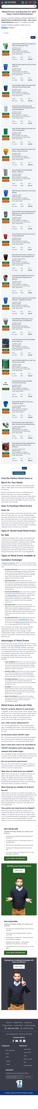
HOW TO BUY (19, 966)
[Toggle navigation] (2, 2)
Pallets (8, 1061)
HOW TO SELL (19, 870)
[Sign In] (26, 2)
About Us (9, 1022)
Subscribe (28, 1077)
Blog (25, 1055)
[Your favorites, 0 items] (29, 2)
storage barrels (19, 645)
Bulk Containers (10, 1050)
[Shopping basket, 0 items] (34, 2)
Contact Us (28, 1022)
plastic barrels (12, 595)
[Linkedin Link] (21, 1041)
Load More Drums (19, 473)
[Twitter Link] (24, 1041)
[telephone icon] (23, 2)
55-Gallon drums (24, 619)
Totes (7, 1053)
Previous (27, 37)
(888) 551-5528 (13, 1028)
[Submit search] (35, 6)
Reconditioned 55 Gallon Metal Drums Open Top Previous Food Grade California (23, 445)
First (22, 37)
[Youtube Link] (16, 1041)
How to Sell (27, 1052)
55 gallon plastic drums (22, 622)
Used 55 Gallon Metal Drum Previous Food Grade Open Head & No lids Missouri (23, 277)
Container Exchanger (8, 563)
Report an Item (28, 1059)
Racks (8, 1064)
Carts (7, 1057)
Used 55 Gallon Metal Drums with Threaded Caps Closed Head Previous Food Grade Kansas (23, 107)
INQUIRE (6, 51)
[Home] (10, 2)
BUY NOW (5, 54)
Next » (33, 37)
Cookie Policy (18, 1025)
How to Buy (27, 1049)
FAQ (25, 1062)
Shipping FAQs (28, 1065)
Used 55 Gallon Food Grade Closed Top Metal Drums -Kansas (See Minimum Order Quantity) (24, 213)
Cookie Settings (30, 1025)
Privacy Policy (7, 1025)
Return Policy (18, 1022)
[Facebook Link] (13, 1041)
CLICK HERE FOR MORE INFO (15, 858)
